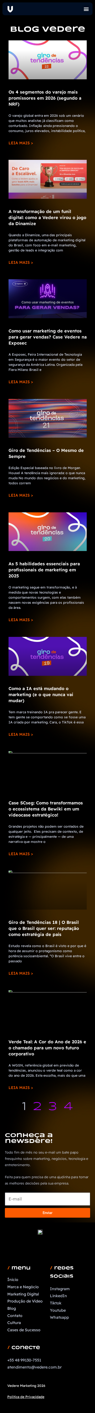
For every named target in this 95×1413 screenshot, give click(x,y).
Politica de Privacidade (25, 1397)
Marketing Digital (23, 1294)
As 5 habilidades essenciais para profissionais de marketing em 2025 (44, 570)
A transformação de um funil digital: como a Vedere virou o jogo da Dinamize (47, 217)
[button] (86, 9)
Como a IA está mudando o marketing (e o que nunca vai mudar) (41, 694)
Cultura (14, 1322)
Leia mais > (21, 142)
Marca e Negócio (23, 1286)
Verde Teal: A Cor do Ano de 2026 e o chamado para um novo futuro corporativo (47, 1048)
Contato (14, 1315)
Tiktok (55, 1303)
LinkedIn (58, 1295)
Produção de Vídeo (25, 1301)
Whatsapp (59, 1317)
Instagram (60, 1288)
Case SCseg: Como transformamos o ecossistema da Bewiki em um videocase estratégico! (46, 809)
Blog (11, 1308)
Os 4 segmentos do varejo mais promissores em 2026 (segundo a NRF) (45, 98)
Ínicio (12, 1279)
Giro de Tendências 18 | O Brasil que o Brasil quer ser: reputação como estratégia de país (44, 928)
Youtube (58, 1310)
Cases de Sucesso (23, 1329)
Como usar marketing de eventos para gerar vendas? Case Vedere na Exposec (48, 337)
